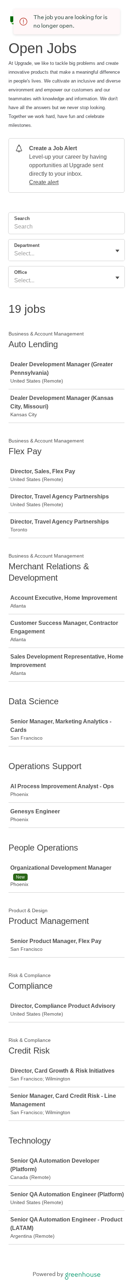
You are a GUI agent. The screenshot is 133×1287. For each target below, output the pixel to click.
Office (20, 272)
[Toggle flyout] (117, 251)
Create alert (44, 182)
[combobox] (15, 254)
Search (22, 218)
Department (26, 245)
